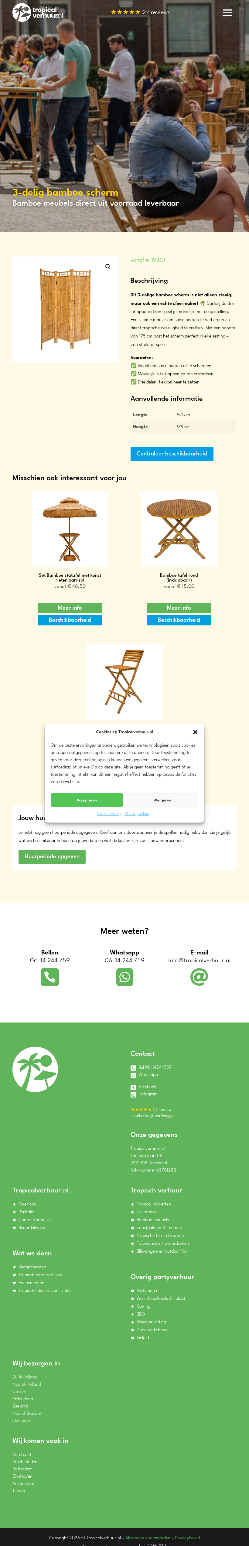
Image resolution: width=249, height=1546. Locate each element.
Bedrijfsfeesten (32, 1267)
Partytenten (148, 1291)
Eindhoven (22, 1476)
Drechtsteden (24, 1462)
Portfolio (26, 1212)
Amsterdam (23, 1484)
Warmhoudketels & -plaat (161, 1298)
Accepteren (87, 800)
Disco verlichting (152, 1330)
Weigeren (162, 800)
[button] (195, 732)
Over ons (27, 1204)
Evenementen (31, 1283)
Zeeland (20, 1406)
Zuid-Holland (24, 1377)
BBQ (141, 1314)
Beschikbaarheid (70, 620)
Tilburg (18, 1491)
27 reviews (141, 13)
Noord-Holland (26, 1384)
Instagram (148, 1094)
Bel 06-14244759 (155, 1067)
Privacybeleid (136, 814)
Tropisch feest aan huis (40, 1275)
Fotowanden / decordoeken (163, 1243)
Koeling (143, 1306)
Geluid (143, 1338)
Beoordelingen (32, 1228)
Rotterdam (22, 1469)
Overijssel (21, 1421)
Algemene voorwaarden (147, 1538)
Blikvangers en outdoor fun (162, 1251)
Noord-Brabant (27, 1413)
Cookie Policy (109, 814)
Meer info (70, 608)
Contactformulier (35, 1220)
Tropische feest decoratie (160, 1236)
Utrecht (19, 1392)
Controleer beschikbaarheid (172, 454)
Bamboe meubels (153, 1220)
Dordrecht (21, 1455)
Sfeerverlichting (151, 1322)
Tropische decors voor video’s (46, 1291)
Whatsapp (148, 1075)
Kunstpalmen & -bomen (159, 1228)
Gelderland (22, 1399)
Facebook (147, 1087)
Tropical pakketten (154, 1204)
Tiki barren (146, 1212)
